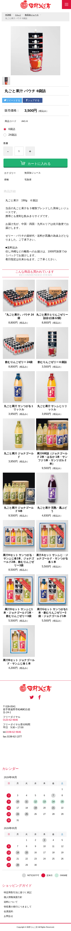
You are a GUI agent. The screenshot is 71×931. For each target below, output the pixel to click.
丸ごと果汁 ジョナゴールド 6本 (19, 509)
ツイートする (13, 100)
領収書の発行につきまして (18, 906)
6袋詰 (11, 129)
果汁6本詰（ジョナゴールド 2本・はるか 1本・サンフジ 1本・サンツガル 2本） (52, 458)
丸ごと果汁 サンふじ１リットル (52, 408)
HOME (8, 15)
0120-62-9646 (10, 719)
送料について (11, 902)
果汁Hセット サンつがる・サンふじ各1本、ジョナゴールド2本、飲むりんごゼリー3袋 (19, 560)
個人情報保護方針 (13, 897)
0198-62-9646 (13, 732)
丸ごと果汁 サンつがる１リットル (19, 408)
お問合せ (8, 916)
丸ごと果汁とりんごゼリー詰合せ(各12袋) (52, 316)
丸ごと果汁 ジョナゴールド (19, 455)
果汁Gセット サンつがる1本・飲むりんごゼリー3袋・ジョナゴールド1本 (52, 612)
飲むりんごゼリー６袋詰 (52, 362)
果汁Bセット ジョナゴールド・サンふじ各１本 (19, 662)
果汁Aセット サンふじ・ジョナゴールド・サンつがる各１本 (52, 558)
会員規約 (8, 911)
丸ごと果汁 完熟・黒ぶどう (52, 509)
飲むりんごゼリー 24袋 (19, 362)
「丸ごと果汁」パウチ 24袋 (19, 316)
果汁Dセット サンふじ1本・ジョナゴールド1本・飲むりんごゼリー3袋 (18, 612)
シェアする (33, 100)
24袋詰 (12, 135)
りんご (18, 15)
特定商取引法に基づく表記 (18, 892)
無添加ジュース (32, 15)
